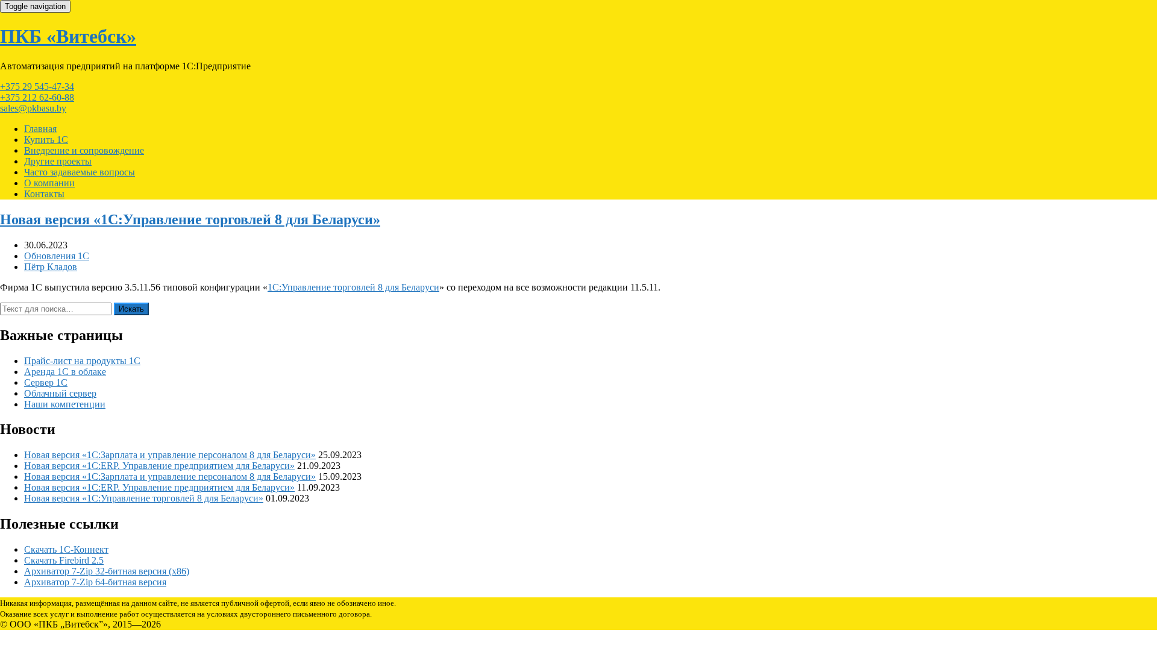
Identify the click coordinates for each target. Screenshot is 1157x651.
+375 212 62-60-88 (37, 97)
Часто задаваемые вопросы (79, 172)
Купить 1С (46, 139)
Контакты (44, 194)
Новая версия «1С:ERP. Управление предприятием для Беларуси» (159, 466)
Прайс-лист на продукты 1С (82, 361)
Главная (40, 129)
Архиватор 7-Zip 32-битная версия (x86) (106, 571)
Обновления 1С (56, 256)
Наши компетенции (64, 404)
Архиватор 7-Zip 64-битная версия (95, 582)
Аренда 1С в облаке (65, 371)
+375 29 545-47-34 (37, 86)
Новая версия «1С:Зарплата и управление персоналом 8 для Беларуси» (170, 455)
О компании (49, 183)
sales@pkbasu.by (33, 108)
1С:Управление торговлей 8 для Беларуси (353, 287)
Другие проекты (58, 161)
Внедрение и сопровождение (84, 150)
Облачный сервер (60, 393)
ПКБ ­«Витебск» (68, 36)
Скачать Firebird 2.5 (64, 560)
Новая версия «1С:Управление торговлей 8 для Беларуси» (190, 219)
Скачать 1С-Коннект (66, 549)
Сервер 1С (45, 382)
